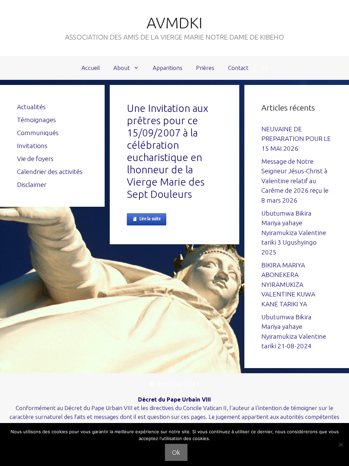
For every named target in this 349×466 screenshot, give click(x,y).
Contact (238, 67)
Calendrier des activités (49, 171)
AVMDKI (174, 22)
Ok (176, 452)
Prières (205, 67)
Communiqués (38, 132)
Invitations (32, 145)
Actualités (31, 107)
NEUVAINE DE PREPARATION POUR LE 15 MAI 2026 (296, 138)
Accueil (90, 67)
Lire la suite (150, 218)
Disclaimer (31, 184)
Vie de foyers (35, 158)
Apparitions (167, 67)
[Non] (340, 444)
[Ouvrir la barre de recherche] (265, 68)
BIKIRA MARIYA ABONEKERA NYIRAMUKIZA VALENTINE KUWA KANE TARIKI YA (288, 284)
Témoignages (36, 119)
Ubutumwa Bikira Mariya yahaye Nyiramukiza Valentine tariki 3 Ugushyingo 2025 (293, 232)
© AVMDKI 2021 (174, 384)
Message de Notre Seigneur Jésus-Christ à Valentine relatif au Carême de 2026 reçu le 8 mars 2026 (295, 181)
